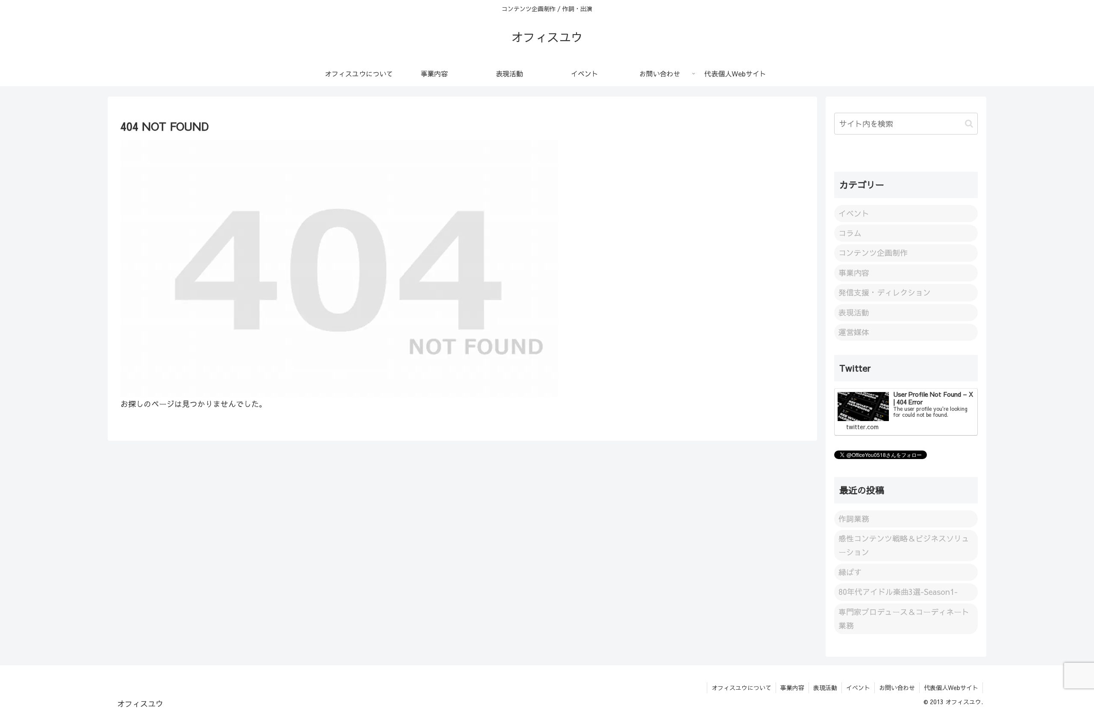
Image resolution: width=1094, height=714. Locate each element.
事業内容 (792, 687)
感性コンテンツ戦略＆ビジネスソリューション (903, 545)
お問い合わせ (897, 687)
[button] (969, 124)
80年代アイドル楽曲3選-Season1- (898, 591)
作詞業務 (853, 518)
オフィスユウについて (741, 687)
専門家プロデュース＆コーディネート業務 (903, 618)
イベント (858, 687)
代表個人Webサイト (951, 687)
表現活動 (825, 687)
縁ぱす (850, 572)
